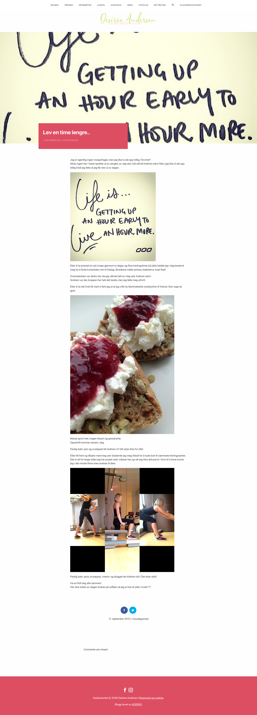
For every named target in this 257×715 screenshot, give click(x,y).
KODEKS (137, 704)
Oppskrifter (85, 5)
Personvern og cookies (151, 697)
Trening (68, 5)
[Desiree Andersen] (128, 18)
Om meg (54, 5)
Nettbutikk (160, 5)
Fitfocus (143, 5)
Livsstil (101, 5)
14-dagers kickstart (191, 5)
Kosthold (116, 5)
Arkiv (130, 5)
